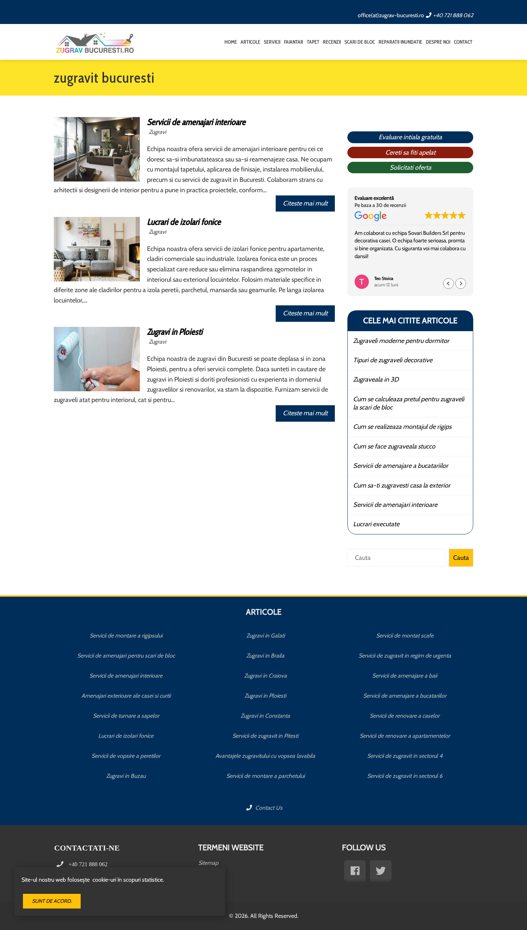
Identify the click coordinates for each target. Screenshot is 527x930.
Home (230, 42)
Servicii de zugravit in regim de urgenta (405, 655)
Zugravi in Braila (265, 655)
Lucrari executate (376, 524)
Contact (463, 42)
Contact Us (268, 808)
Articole (250, 42)
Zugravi (157, 131)
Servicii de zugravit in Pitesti (265, 735)
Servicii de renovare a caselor (405, 715)
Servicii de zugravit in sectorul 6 (404, 775)
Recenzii (332, 42)
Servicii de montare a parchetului (265, 775)
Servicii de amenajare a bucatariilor (400, 466)
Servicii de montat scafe (404, 635)
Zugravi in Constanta (265, 715)
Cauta (461, 558)
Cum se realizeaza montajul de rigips (402, 427)
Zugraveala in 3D (376, 379)
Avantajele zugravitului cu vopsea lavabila (265, 755)
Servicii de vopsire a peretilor (125, 755)
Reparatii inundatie (400, 42)
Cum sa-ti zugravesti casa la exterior (401, 485)
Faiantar (293, 42)
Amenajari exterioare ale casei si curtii (126, 695)
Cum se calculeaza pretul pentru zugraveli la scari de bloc (408, 403)
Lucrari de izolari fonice (184, 222)
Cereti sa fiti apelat (410, 152)
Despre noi (438, 42)
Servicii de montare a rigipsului (126, 635)
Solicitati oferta (410, 167)
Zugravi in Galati (265, 635)
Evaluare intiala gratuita (410, 137)
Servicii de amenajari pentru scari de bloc (126, 655)
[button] (460, 283)
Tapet (313, 42)
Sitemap (208, 862)
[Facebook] (355, 871)
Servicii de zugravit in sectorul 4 (404, 755)
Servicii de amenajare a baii (404, 675)
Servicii (272, 42)
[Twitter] (380, 871)
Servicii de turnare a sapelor (126, 715)
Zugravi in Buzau (126, 775)
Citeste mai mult (305, 203)
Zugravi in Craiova (265, 675)
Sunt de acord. (52, 901)
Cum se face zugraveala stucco (394, 446)
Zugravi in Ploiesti (175, 331)
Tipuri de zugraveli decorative (392, 360)
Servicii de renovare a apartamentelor (405, 735)
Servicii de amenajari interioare (196, 122)
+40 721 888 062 (453, 15)
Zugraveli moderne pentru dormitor (401, 341)
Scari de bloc (360, 42)
